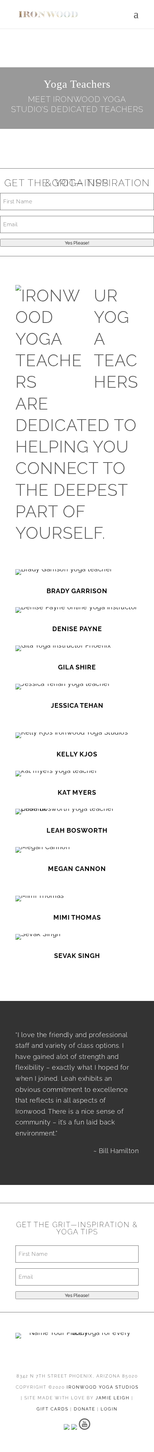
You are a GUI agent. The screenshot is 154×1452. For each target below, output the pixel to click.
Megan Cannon (77, 868)
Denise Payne (77, 629)
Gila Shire (77, 667)
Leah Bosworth (77, 830)
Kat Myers (77, 792)
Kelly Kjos (77, 754)
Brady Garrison (77, 591)
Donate (84, 1409)
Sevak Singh (77, 955)
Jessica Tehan (77, 705)
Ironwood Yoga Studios (103, 1387)
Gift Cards (52, 1409)
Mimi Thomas (77, 917)
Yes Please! (77, 243)
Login (109, 1409)
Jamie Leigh (113, 1397)
